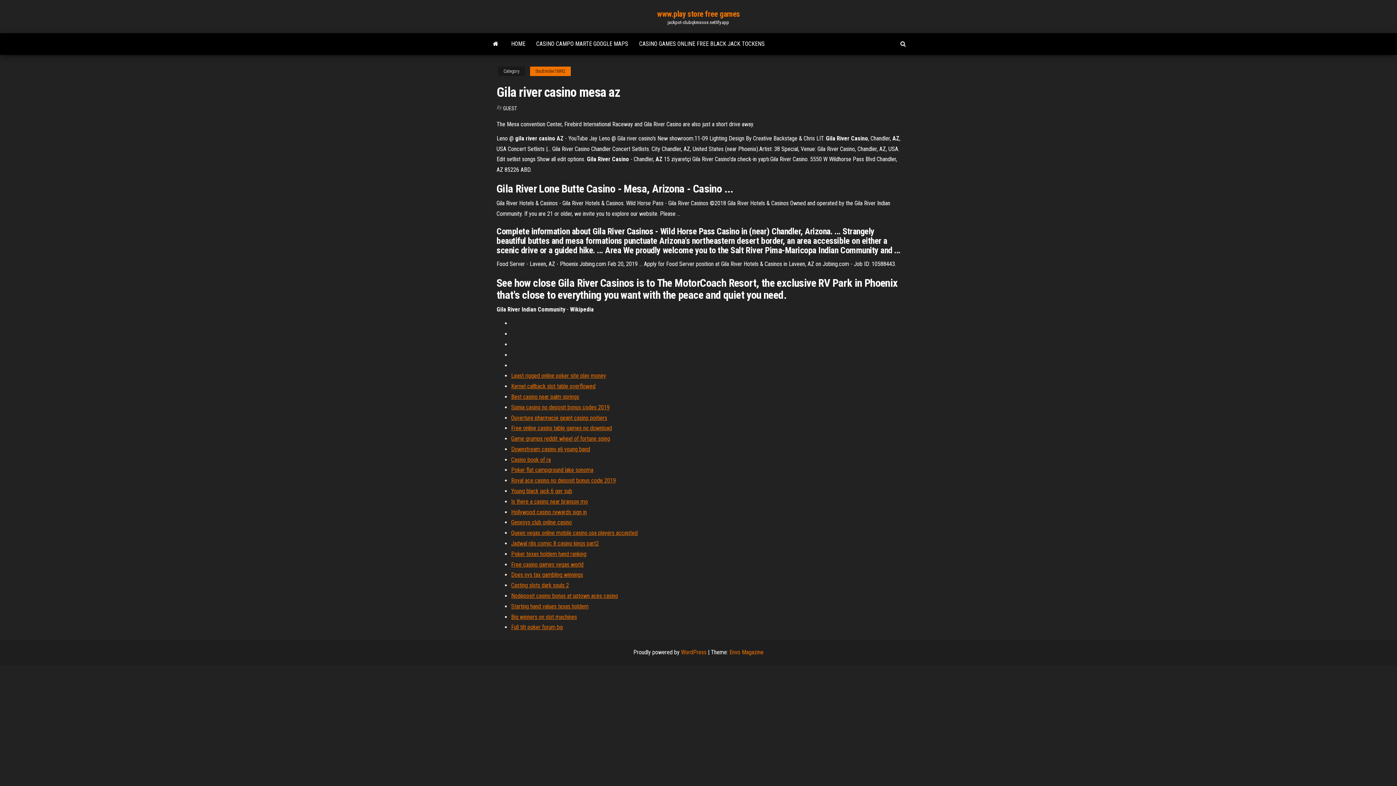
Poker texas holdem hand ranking (548, 554)
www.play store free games (698, 14)
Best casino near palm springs (545, 396)
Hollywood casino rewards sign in (549, 512)
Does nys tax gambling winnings (547, 574)
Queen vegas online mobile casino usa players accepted (574, 532)
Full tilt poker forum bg (537, 627)
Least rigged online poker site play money (558, 375)
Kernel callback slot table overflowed (553, 386)
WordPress (694, 652)
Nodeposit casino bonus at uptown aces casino (564, 595)
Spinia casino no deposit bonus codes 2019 (560, 407)
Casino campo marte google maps (582, 43)
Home (518, 43)
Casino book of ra (531, 459)
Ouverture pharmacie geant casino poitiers (559, 417)
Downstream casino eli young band (550, 449)
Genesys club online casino (541, 522)
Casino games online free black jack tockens (702, 43)
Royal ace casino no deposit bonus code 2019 (563, 480)
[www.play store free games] (496, 44)
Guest (510, 108)
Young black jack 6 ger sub (541, 491)
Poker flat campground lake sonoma (552, 470)
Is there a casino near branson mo (549, 501)
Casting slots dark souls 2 (540, 585)
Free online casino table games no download (561, 428)
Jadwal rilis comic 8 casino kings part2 (555, 543)
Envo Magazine (746, 652)
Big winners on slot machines (544, 617)
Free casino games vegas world (547, 564)
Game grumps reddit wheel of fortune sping (560, 438)
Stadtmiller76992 (550, 71)
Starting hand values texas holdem (550, 606)
